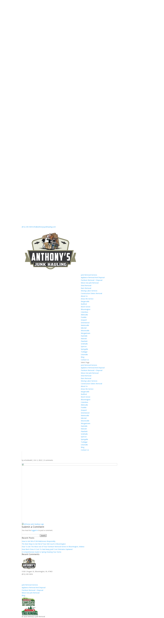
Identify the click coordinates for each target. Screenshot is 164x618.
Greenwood (85, 323)
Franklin (83, 317)
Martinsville (85, 325)
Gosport (84, 320)
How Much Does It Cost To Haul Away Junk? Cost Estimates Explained (47, 549)
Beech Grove (85, 307)
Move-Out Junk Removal (90, 283)
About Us (84, 296)
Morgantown (85, 333)
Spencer (84, 346)
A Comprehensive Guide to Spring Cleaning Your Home (41, 552)
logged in (34, 530)
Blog (82, 357)
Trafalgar (84, 352)
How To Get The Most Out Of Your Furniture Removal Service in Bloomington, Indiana (53, 547)
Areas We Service (87, 299)
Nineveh (84, 338)
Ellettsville (84, 315)
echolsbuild (28, 460)
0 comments (48, 460)
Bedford (84, 304)
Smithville (84, 344)
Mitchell (83, 328)
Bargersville (85, 301)
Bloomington (85, 309)
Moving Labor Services (89, 291)
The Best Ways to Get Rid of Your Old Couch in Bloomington (44, 544)
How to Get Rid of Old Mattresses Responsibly (38, 541)
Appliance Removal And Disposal (93, 277)
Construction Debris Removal (91, 293)
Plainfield (84, 341)
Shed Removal (86, 285)
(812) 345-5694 (27, 227)
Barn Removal (86, 288)
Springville (84, 349)
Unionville (84, 354)
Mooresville (85, 330)
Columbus (84, 312)
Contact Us (85, 360)
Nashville (84, 336)
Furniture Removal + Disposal (91, 280)
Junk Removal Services (89, 275)
